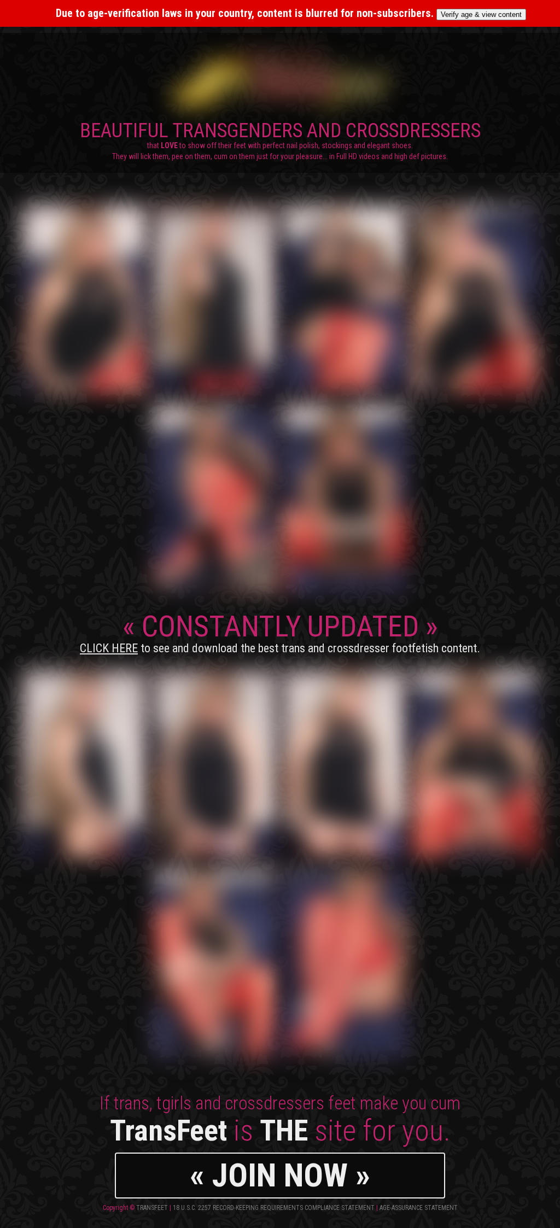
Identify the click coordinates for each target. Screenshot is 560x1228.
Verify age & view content (481, 14)
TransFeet (152, 1208)
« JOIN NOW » (280, 1175)
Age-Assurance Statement (419, 1208)
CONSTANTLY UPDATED (280, 632)
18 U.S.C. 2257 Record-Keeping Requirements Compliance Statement (274, 1208)
